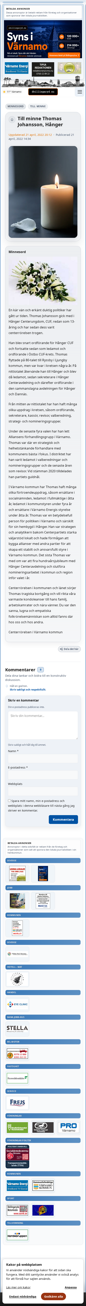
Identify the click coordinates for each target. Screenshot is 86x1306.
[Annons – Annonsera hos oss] (43, 874)
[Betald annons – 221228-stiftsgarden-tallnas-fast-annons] (17, 979)
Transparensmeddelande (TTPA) (17, 1164)
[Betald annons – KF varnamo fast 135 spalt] (43, 1185)
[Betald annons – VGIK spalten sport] (43, 1210)
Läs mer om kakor (18, 1287)
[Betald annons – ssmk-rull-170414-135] (17, 1210)
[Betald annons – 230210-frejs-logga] (17, 1103)
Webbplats (15, 784)
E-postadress (18, 767)
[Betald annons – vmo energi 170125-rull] (17, 1185)
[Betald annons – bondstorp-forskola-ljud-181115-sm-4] (43, 69)
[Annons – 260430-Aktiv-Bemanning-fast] (69, 68)
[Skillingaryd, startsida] (43, 92)
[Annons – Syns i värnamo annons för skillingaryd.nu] (43, 39)
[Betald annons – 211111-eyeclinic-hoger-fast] (17, 1004)
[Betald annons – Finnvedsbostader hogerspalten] (17, 1078)
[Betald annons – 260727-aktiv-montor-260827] (17, 901)
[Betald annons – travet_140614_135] (43, 1127)
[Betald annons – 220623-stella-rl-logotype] (17, 1029)
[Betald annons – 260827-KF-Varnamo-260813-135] (17, 928)
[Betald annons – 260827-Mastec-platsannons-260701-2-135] (43, 901)
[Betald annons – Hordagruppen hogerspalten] (17, 1234)
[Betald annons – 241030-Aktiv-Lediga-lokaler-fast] (17, 874)
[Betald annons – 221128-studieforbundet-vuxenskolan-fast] (17, 1127)
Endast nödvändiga (22, 1296)
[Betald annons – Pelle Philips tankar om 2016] (16, 68)
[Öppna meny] (79, 92)
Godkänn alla (53, 1296)
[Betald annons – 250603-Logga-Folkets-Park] (17, 954)
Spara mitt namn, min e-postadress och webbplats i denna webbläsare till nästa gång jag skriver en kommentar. (41, 805)
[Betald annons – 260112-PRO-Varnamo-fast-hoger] (69, 1127)
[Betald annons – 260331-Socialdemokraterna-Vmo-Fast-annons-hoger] (17, 1154)
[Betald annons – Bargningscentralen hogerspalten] (17, 1053)
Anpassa (71, 1287)
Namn (13, 751)
